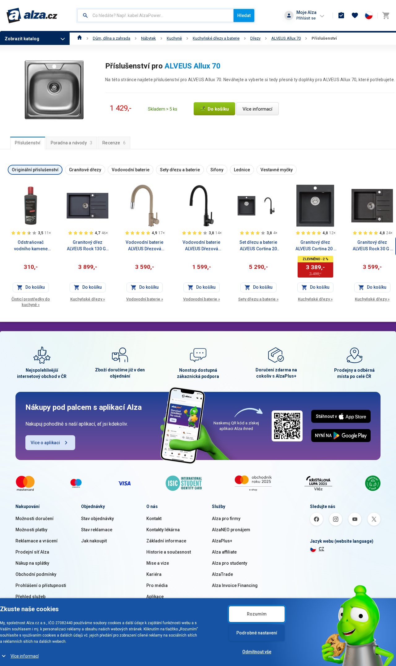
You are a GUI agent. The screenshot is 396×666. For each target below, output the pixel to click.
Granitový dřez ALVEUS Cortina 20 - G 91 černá (315, 246)
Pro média (157, 585)
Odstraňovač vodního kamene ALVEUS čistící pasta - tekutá (31, 246)
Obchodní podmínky (35, 574)
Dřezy (255, 38)
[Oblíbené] (355, 15)
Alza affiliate (224, 552)
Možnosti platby (31, 529)
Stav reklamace (96, 529)
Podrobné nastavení (256, 632)
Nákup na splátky (32, 563)
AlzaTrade (222, 574)
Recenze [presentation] (114, 142)
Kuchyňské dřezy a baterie (216, 38)
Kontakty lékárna (163, 529)
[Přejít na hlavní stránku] (32, 15)
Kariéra (153, 574)
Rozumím (257, 613)
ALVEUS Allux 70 (286, 38)
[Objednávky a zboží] (341, 15)
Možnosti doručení (34, 518)
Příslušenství (324, 38)
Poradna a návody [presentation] (72, 142)
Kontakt (153, 518)
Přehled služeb (30, 596)
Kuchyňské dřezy (87, 299)
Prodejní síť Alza (32, 552)
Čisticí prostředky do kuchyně (30, 302)
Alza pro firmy (226, 518)
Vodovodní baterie (144, 299)
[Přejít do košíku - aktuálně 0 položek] (386, 15)
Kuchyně (174, 38)
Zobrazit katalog (22, 38)
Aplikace (155, 596)
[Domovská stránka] (79, 38)
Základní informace (166, 540)
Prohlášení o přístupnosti (40, 585)
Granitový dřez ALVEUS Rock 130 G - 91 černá (88, 246)
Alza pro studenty (229, 563)
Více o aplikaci (45, 442)
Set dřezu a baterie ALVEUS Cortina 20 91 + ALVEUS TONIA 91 (258, 246)
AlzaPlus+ (222, 540)
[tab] (27, 143)
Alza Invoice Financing (235, 585)
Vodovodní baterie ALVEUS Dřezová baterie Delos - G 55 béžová (144, 246)
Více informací (25, 656)
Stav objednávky (97, 518)
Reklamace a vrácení (36, 540)
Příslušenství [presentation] (28, 142)
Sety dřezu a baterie (258, 299)
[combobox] (155, 15)
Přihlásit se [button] (306, 18)
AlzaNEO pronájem (231, 529)
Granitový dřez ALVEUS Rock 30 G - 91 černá (372, 246)
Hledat (244, 15)
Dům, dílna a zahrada (111, 38)
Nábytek (148, 38)
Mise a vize (157, 563)
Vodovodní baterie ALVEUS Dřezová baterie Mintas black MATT (201, 246)
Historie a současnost (168, 552)
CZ (321, 548)
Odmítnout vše (256, 651)
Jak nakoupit (94, 540)
